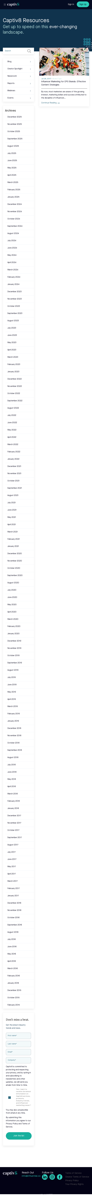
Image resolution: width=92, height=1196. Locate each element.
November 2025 (14, 124)
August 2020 (13, 583)
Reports (10, 83)
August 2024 (13, 233)
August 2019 (12, 670)
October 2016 (13, 918)
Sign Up (82, 4)
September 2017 (14, 838)
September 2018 (14, 750)
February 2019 (13, 714)
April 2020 (11, 612)
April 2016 (11, 961)
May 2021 (11, 517)
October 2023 (13, 306)
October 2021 (13, 481)
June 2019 (12, 685)
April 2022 (11, 437)
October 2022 (13, 393)
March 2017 (12, 881)
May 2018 (11, 779)
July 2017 (11, 852)
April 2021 (11, 525)
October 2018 (13, 743)
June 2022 (12, 423)
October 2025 (13, 132)
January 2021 (13, 546)
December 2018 (14, 728)
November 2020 (14, 561)
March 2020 (12, 619)
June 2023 (12, 335)
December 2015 (14, 990)
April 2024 (11, 263)
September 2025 (14, 139)
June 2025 (12, 161)
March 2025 (12, 182)
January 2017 (13, 896)
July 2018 (11, 765)
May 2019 (11, 692)
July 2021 (11, 503)
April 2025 (11, 175)
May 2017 (11, 867)
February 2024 (13, 277)
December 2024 (14, 204)
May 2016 (11, 954)
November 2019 (14, 648)
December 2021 (14, 466)
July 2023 (11, 328)
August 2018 (12, 757)
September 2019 (14, 663)
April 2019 (11, 699)
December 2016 (14, 903)
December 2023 (14, 292)
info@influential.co (31, 1176)
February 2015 (13, 1005)
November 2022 (14, 386)
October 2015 (13, 998)
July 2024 (11, 241)
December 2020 (14, 554)
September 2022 (14, 401)
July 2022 (11, 415)
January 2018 (13, 808)
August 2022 (13, 408)
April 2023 (11, 350)
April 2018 (11, 787)
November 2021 (14, 474)
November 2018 (14, 736)
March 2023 (12, 357)
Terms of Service (73, 1173)
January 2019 (13, 721)
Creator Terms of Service (77, 1177)
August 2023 (13, 321)
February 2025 (13, 190)
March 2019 (12, 706)
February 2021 (13, 539)
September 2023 (14, 313)
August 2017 (12, 845)
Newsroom (12, 76)
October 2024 (13, 219)
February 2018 (13, 801)
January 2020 (13, 634)
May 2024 (11, 255)
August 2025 (13, 146)
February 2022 (13, 452)
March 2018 (12, 794)
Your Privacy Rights (74, 1184)
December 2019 (14, 641)
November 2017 (14, 823)
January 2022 (13, 459)
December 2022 (14, 379)
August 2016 (12, 932)
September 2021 (14, 488)
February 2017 (13, 888)
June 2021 (12, 510)
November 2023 (14, 299)
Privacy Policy (72, 1181)
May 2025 (11, 168)
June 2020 (12, 597)
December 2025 (14, 117)
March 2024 (12, 270)
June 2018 (12, 772)
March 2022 (12, 445)
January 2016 (13, 983)
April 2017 (11, 874)
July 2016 (11, 939)
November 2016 (14, 910)
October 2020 (13, 568)
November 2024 (14, 212)
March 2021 (12, 532)
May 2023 (11, 343)
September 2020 (15, 575)
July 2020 (11, 590)
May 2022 (11, 430)
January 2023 (13, 372)
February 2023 (13, 364)
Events (10, 98)
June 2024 (12, 248)
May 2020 (12, 605)
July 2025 (11, 153)
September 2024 (14, 226)
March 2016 (12, 969)
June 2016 (12, 947)
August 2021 (12, 495)
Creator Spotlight (14, 69)
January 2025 (13, 197)
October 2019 (13, 656)
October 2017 (13, 830)
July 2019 (11, 677)
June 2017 (11, 859)
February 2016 (13, 976)
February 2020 (13, 626)
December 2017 (14, 816)
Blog (9, 62)
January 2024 (13, 284)
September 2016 (14, 925)
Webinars (11, 91)
